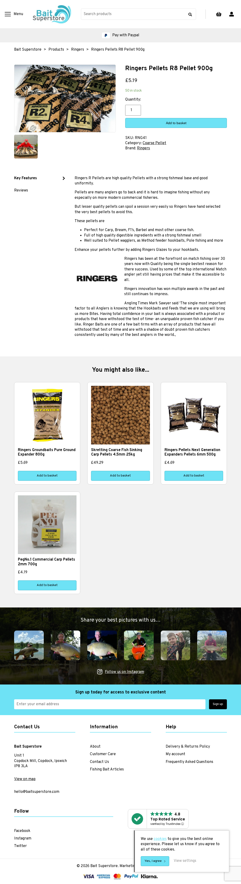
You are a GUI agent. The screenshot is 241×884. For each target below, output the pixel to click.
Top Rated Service (167, 819)
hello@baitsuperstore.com (36, 792)
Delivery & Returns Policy (188, 746)
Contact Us (99, 762)
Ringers (143, 148)
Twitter (20, 846)
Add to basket (176, 123)
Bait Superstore (52, 14)
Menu (18, 14)
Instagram (22, 838)
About (95, 746)
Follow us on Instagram (124, 672)
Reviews (21, 190)
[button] (120, 35)
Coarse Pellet (154, 143)
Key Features (25, 178)
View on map (25, 779)
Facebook (22, 831)
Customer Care (103, 754)
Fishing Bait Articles (107, 769)
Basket (218, 14)
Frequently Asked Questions (189, 762)
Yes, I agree (153, 861)
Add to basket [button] (47, 476)
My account (231, 14)
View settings (185, 861)
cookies (160, 839)
